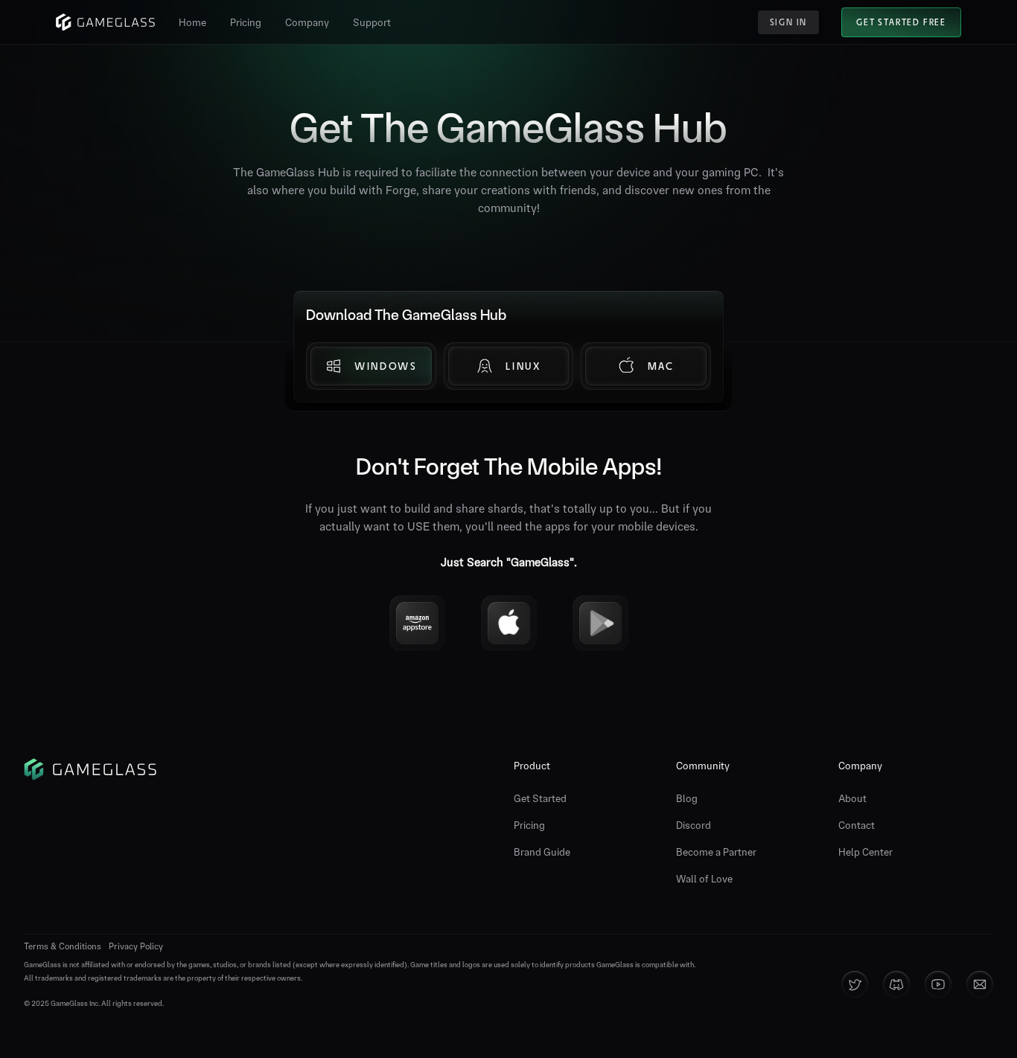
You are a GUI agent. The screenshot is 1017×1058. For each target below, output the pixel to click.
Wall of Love (704, 879)
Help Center (865, 852)
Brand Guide (542, 852)
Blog (687, 798)
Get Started (540, 798)
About (852, 798)
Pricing (529, 825)
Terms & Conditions (62, 946)
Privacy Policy (136, 946)
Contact (856, 825)
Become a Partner (716, 852)
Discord (693, 825)
